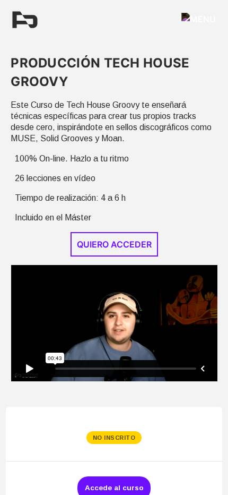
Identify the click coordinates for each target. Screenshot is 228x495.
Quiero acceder (114, 244)
